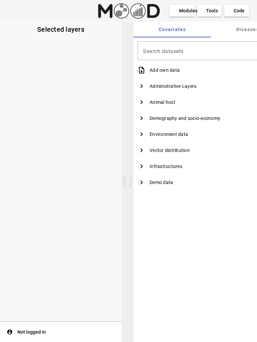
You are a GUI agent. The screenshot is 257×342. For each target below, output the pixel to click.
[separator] (124, 181)
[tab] (172, 29)
